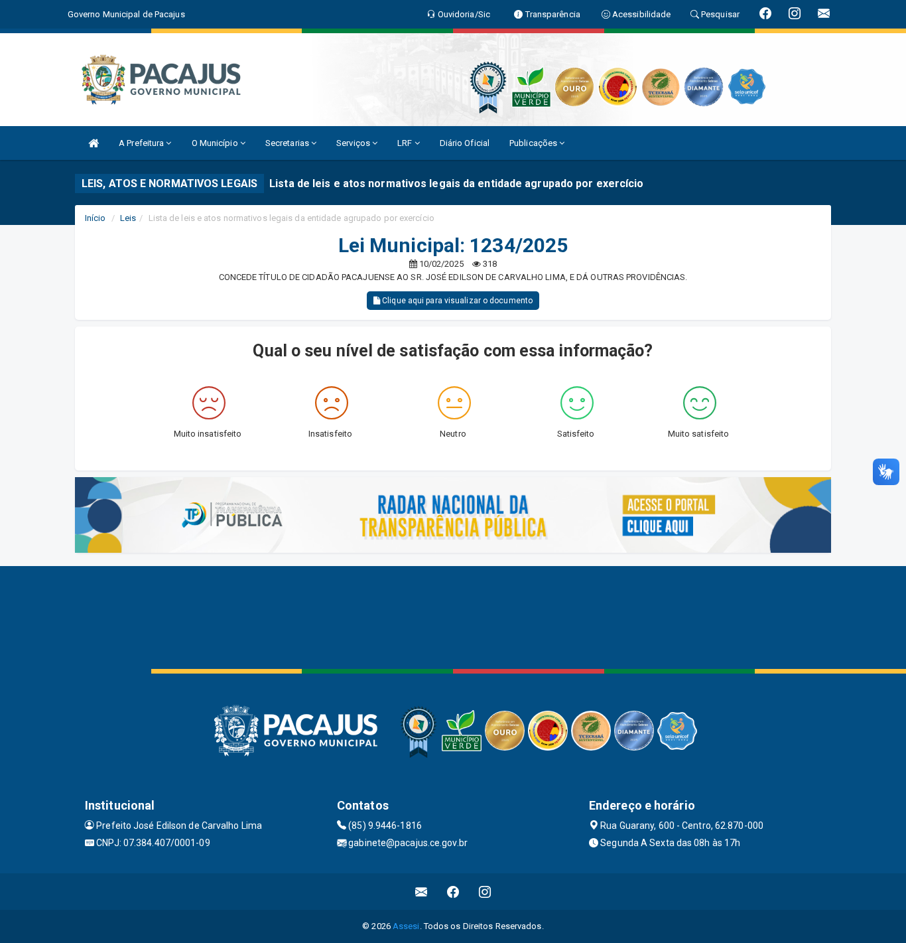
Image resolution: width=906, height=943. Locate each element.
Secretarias (288, 143)
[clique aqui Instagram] (485, 891)
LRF (405, 143)
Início (95, 218)
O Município (216, 143)
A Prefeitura (142, 143)
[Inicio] (93, 143)
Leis (128, 218)
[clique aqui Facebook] (453, 891)
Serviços (354, 143)
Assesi (406, 926)
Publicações (534, 143)
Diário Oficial (464, 143)
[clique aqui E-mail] (421, 891)
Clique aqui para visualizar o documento (456, 300)
